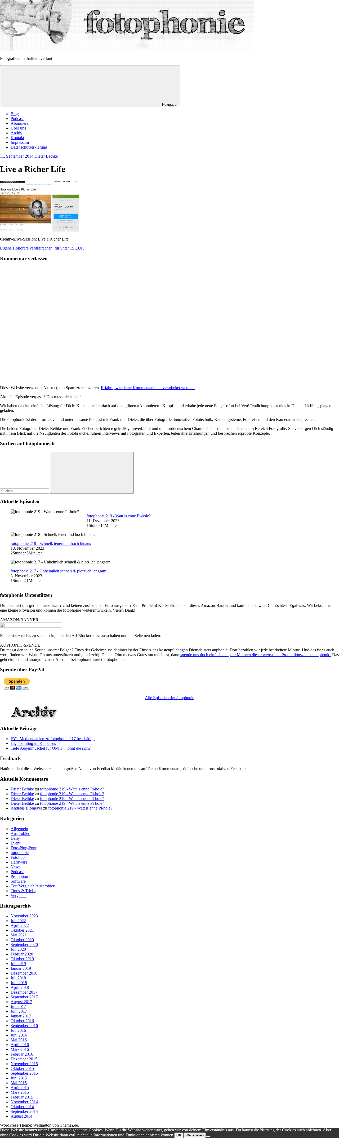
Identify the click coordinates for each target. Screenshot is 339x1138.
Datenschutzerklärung (29, 147)
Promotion (19, 876)
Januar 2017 (21, 1016)
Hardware (19, 862)
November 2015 (24, 1063)
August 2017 (21, 1001)
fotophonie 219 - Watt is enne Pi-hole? (119, 516)
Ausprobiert (20, 833)
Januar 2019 (21, 968)
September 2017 (24, 997)
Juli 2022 (18, 920)
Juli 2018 (18, 978)
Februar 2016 (22, 1054)
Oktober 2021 (22, 930)
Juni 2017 (19, 1011)
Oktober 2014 (22, 1106)
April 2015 (20, 1087)
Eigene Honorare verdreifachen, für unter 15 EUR (42, 248)
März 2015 (20, 1092)
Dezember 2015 (24, 1059)
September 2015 (24, 1073)
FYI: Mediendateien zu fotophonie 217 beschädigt (53, 738)
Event (15, 843)
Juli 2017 (18, 1006)
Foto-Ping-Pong (24, 848)
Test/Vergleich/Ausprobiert (33, 886)
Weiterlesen (195, 1135)
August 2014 (21, 1116)
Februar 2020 (22, 954)
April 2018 (20, 987)
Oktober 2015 (22, 1068)
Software (18, 881)
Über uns (18, 128)
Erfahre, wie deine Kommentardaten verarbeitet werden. (148, 387)
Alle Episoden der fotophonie (169, 697)
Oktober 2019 (22, 959)
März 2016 (20, 1049)
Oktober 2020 (22, 939)
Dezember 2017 (24, 992)
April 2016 (20, 1044)
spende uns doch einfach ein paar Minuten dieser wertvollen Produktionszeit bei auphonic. (255, 654)
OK (178, 1135)
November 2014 (24, 1102)
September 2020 (24, 944)
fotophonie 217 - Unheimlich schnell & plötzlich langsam (58, 571)
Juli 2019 (18, 963)
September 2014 (24, 1111)
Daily (15, 838)
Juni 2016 (19, 1035)
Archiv (16, 133)
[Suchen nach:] (25, 490)
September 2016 (24, 1025)
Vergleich (18, 895)
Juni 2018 (19, 982)
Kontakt (17, 137)
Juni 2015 (19, 1078)
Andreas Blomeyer (26, 808)
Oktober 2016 (22, 1021)
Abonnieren (20, 123)
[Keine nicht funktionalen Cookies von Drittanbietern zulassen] (208, 1136)
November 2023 (24, 916)
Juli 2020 (18, 949)
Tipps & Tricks (23, 890)
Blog (15, 114)
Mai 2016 (19, 1040)
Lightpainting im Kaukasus (33, 743)
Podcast (17, 118)
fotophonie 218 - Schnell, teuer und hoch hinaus (51, 543)
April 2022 (20, 925)
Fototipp (18, 857)
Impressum (20, 142)
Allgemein (19, 828)
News (15, 867)
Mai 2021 (19, 935)
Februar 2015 (22, 1097)
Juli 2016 (18, 1030)
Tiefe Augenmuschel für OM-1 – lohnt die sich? (51, 748)
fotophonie (20, 852)
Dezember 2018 (24, 973)
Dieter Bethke (46, 156)
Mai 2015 (19, 1083)
